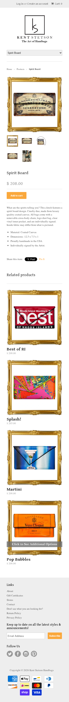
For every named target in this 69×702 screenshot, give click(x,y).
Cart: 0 (58, 3)
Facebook (18, 654)
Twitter (10, 654)
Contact (11, 604)
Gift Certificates (15, 595)
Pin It (42, 259)
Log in (19, 3)
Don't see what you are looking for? (25, 608)
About (10, 591)
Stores (10, 600)
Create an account (37, 3)
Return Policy (14, 613)
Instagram (26, 654)
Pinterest (34, 654)
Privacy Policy (14, 617)
